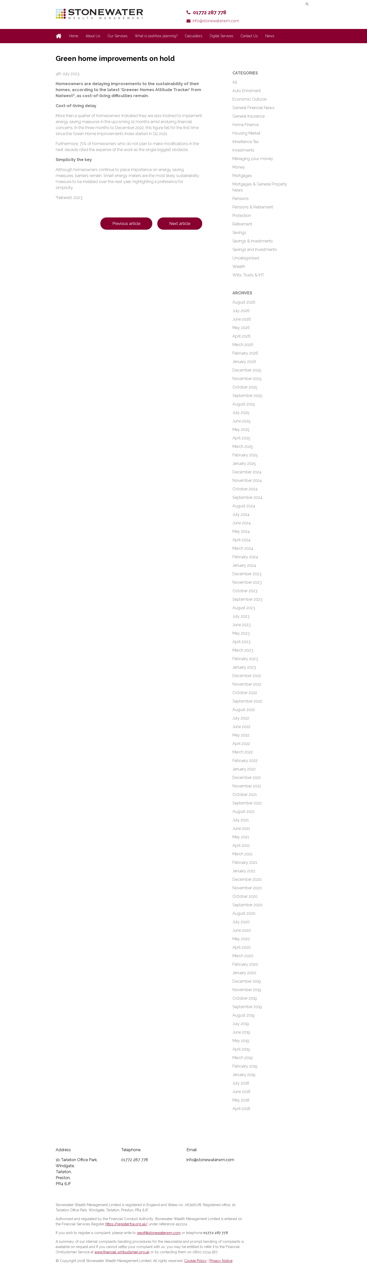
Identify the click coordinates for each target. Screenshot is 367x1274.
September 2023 (247, 599)
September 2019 (247, 1006)
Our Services (117, 36)
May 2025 (241, 429)
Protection (241, 215)
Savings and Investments (254, 249)
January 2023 (244, 667)
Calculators (193, 36)
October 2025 (244, 387)
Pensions (240, 198)
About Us (93, 36)
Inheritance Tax (245, 141)
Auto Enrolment (246, 90)
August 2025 (243, 404)
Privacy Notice (220, 1261)
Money (238, 167)
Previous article (126, 223)
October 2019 (244, 998)
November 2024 (247, 480)
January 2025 (244, 463)
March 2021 (242, 854)
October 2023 (244, 590)
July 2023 (240, 616)
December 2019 (246, 981)
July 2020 (241, 921)
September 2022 (247, 701)
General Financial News (253, 107)
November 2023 (247, 582)
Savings (239, 232)
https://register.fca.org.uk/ (126, 1224)
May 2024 (241, 531)
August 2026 (243, 302)
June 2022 (241, 726)
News (269, 36)
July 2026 (241, 310)
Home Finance (245, 124)
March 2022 (242, 752)
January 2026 (244, 361)
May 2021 (240, 837)
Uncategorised (245, 258)
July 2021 (240, 820)
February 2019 (244, 1066)
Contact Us (249, 36)
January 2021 (243, 871)
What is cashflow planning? (156, 36)
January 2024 (244, 565)
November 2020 (247, 888)
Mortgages (242, 175)
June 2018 (241, 1091)
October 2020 (245, 896)
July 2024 (240, 514)
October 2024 (244, 489)
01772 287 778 (209, 12)
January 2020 (244, 972)
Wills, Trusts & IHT (248, 275)
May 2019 (240, 1040)
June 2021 (241, 828)
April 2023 (241, 641)
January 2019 (243, 1074)
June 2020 (241, 930)
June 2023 (241, 624)
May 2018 (240, 1100)
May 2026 (241, 327)
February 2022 (245, 760)
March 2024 (242, 548)
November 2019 (246, 989)
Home (73, 36)
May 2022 (240, 735)
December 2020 (247, 879)
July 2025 (240, 412)
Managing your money (252, 158)
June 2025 (241, 421)
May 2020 (241, 938)
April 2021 (241, 845)
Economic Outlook (249, 99)
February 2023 (245, 658)
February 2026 (245, 353)
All (234, 82)
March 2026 (242, 344)
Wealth (238, 266)
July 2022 (240, 718)
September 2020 (247, 905)
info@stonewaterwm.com (215, 20)
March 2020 (242, 955)
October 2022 (244, 692)
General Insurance (248, 116)
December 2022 (246, 675)
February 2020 (245, 964)
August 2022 (243, 709)
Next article (179, 223)
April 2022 (241, 743)
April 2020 (241, 947)
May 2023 (241, 633)
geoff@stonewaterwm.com (159, 1233)
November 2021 (246, 786)
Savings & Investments (252, 241)
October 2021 (244, 794)
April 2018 (241, 1108)
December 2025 (246, 370)
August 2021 (243, 811)
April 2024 (241, 540)
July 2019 (240, 1023)
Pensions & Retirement (252, 207)
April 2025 (241, 438)
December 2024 (246, 472)
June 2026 (241, 319)
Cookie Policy (195, 1261)
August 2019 (243, 1015)
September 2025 (247, 395)
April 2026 (241, 336)
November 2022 (246, 684)
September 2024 (247, 497)
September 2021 (247, 803)
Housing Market (246, 133)
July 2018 (240, 1083)
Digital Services (221, 36)
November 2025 (247, 378)
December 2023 (246, 573)
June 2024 (241, 523)
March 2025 (242, 446)
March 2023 (242, 650)
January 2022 (244, 769)
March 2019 (242, 1057)
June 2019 (241, 1032)
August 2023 (243, 607)
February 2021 (244, 862)
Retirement (242, 224)
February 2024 (245, 556)
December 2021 (246, 777)
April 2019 (241, 1049)
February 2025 (245, 455)
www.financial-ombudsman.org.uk (121, 1252)
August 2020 (243, 913)
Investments (243, 150)
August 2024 (243, 506)
